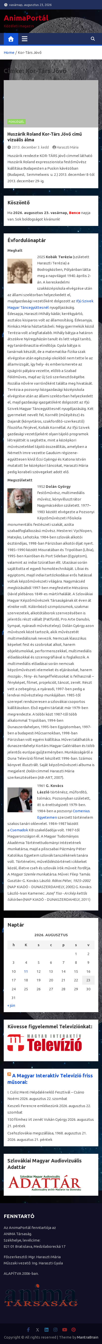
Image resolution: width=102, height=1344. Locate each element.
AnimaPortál (26, 18)
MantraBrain (87, 1337)
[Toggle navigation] (24, 38)
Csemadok (19, 830)
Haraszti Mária (67, 147)
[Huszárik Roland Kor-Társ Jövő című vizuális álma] (51, 103)
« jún (11, 1005)
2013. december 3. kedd (30, 147)
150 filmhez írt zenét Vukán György (37, 1119)
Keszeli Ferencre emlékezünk (32, 1106)
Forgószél (16, 121)
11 (26, 971)
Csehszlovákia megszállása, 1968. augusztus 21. (47, 1133)
